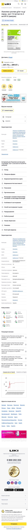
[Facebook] (8, 482)
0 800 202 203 (14, 460)
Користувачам (5, 495)
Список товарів (22, 4)
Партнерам (4, 504)
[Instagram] (12, 482)
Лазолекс (15, 140)
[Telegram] (19, 482)
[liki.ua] (8, 4)
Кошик (25, 4)
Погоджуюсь (14, 524)
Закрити (26, 509)
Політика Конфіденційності (14, 528)
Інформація (4, 499)
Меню (2, 4)
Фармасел (15, 300)
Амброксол (15, 146)
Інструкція (8, 117)
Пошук (18, 4)
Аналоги (8, 121)
